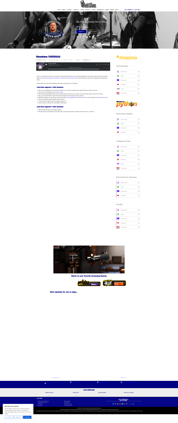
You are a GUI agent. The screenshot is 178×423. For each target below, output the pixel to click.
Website (81, 31)
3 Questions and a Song (42, 402)
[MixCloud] (134, 9)
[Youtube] (130, 9)
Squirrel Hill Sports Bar (72, 78)
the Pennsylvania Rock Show (91, 21)
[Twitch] (137, 9)
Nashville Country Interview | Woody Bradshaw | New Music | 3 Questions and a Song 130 (59, 329)
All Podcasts (65, 60)
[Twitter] (126, 9)
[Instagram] (127, 9)
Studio (82, 9)
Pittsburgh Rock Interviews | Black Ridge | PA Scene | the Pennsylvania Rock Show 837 (59, 369)
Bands (107, 9)
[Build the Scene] (88, 4)
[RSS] (131, 9)
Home (59, 9)
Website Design (67, 401)
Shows (69, 9)
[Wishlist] (138, 9)
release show (59, 92)
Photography (66, 402)
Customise (9, 417)
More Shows (40, 405)
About (63, 9)
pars (71, 60)
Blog (116, 9)
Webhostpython (59, 411)
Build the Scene (53, 60)
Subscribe (94, 31)
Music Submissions (68, 405)
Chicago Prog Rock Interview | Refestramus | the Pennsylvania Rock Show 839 (58, 309)
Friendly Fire (40, 404)
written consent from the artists (77, 409)
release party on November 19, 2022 (54, 78)
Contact (75, 9)
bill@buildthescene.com (112, 409)
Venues (112, 9)
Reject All (18, 417)
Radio (94, 9)
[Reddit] (135, 9)
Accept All (27, 417)
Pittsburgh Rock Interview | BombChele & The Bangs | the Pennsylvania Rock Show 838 (58, 349)
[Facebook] (124, 9)
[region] (18, 412)
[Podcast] (133, 9)
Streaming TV (100, 9)
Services (87, 9)
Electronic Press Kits (68, 404)
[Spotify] (128, 9)
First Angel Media (70, 97)
